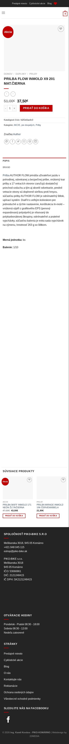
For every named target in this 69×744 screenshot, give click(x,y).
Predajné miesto (19, 3)
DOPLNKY (21, 74)
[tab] (34, 161)
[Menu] (3, 13)
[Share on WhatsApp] (6, 141)
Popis (6, 161)
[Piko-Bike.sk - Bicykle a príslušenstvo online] (34, 12)
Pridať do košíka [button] (14, 516)
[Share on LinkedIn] (35, 141)
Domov (8, 74)
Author (17, 134)
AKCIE (17, 125)
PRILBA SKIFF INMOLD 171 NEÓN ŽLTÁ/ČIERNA (17, 506)
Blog (49, 3)
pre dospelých (27, 125)
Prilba (6, 175)
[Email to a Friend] (24, 141)
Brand (6, 167)
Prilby (33, 74)
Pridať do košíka (36, 108)
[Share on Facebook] (12, 141)
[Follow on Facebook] (8, 720)
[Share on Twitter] (18, 141)
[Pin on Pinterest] (29, 141)
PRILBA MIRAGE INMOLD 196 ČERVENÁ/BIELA (50, 506)
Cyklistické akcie (37, 3)
